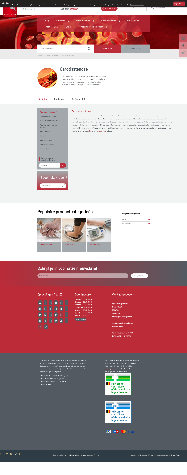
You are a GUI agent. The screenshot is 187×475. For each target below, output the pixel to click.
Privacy (96, 455)
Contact (69, 26)
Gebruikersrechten (87, 455)
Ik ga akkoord (179, 4)
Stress (124, 219)
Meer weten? (45, 149)
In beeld (43, 136)
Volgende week (80, 319)
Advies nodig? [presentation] (78, 99)
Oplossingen (135, 48)
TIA (90, 131)
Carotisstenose (68, 56)
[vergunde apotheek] (118, 384)
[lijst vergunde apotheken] (118, 412)
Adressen (60, 20)
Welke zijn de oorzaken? (49, 116)
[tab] (43, 101)
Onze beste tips (46, 140)
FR (133, 7)
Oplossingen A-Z (135, 20)
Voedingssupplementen (92, 26)
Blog (46, 20)
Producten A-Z (52, 26)
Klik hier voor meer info (137, 5)
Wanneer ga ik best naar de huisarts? (49, 126)
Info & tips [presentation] (42, 99)
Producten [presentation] (59, 99)
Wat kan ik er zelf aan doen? (50, 121)
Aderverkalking (126, 223)
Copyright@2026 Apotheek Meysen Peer (66, 455)
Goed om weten (108, 20)
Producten (107, 48)
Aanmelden (160, 7)
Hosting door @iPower (172, 455)
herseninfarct (101, 131)
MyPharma (151, 455)
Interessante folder (47, 144)
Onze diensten (83, 20)
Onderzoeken (45, 131)
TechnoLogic (161, 455)
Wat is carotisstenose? (48, 112)
